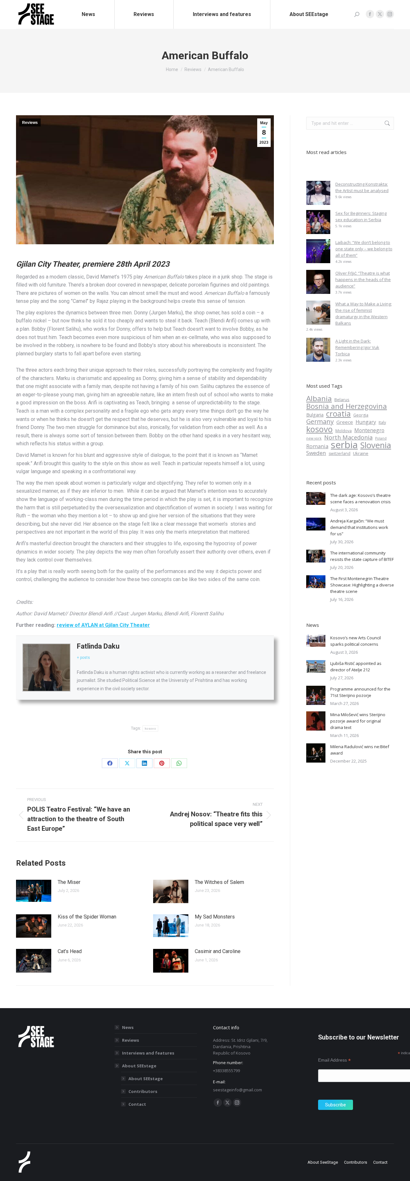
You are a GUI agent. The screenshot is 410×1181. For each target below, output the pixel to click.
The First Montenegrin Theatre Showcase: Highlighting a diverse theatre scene (362, 585)
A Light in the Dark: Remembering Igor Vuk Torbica (357, 347)
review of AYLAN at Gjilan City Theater (103, 625)
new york (314, 438)
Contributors (142, 1091)
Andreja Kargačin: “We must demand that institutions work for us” (359, 527)
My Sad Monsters (215, 917)
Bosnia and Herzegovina (346, 406)
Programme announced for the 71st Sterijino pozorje (360, 692)
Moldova (343, 430)
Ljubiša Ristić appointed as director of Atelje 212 (355, 666)
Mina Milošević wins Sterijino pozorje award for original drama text (357, 721)
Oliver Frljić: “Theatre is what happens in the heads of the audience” (363, 279)
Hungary (366, 422)
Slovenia (375, 445)
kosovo (145, 977)
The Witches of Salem (219, 882)
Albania (319, 398)
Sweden (316, 453)
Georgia (360, 415)
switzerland (339, 453)
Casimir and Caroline (218, 951)
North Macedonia (348, 437)
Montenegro (369, 430)
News (128, 1027)
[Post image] (33, 891)
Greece (344, 422)
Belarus (341, 399)
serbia (344, 444)
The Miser (69, 882)
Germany (320, 421)
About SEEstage (139, 1066)
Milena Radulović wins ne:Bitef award (359, 750)
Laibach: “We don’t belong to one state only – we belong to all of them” (363, 248)
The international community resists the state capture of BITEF (362, 556)
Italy (382, 422)
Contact (137, 1104)
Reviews (30, 122)
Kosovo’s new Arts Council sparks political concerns (355, 641)
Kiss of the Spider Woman (87, 917)
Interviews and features (148, 1053)
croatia (338, 413)
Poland (381, 438)
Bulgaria (315, 415)
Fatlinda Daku (98, 646)
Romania (317, 446)
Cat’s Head (70, 951)
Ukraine (360, 453)
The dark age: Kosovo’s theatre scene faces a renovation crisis (360, 498)
